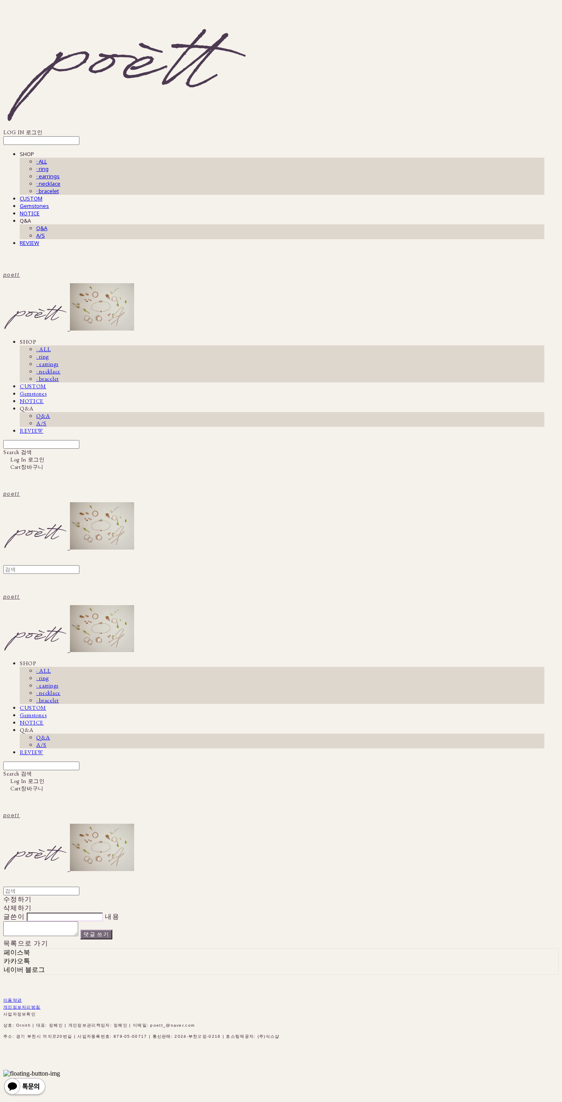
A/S (40, 235)
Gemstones (34, 206)
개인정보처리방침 (21, 1007)
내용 (112, 916)
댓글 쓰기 (96, 934)
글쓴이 (14, 916)
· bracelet (47, 191)
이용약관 (12, 1000)
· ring (42, 168)
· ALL (41, 161)
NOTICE (29, 213)
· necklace (48, 183)
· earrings (48, 176)
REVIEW (29, 243)
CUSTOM (31, 198)
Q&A (41, 228)
